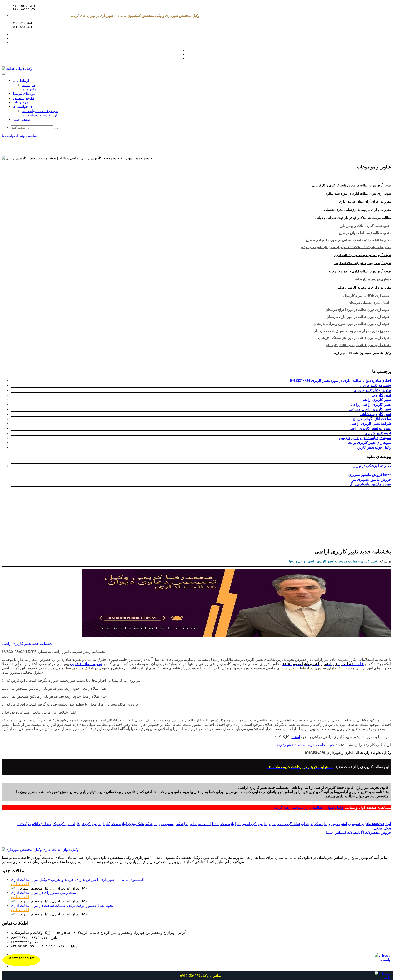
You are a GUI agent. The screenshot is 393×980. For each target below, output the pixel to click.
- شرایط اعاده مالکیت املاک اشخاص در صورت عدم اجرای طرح (348, 240)
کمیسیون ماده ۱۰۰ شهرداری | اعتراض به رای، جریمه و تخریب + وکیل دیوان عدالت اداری (77, 880)
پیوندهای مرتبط (24, 93)
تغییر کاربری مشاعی (375, 414)
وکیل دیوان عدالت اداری (322, 807)
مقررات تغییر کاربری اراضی (370, 428)
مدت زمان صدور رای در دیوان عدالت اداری (43, 893)
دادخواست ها (22, 106)
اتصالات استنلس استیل (342, 832)
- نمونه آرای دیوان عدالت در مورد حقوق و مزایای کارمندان (352, 324)
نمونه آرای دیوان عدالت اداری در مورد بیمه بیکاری (358, 193)
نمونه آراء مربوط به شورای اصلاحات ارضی (362, 263)
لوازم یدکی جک (64, 824)
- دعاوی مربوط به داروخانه (373, 279)
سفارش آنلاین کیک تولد (34, 824)
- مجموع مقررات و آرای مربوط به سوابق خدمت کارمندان (352, 331)
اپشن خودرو (338, 824)
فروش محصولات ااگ (375, 832)
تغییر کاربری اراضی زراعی (371, 404)
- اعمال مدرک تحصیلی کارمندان (370, 302)
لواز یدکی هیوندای (314, 824)
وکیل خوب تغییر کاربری (373, 447)
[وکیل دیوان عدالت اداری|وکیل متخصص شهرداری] (40, 850)
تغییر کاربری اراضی (376, 400)
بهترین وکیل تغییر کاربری (372, 390)
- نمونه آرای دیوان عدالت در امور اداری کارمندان (359, 317)
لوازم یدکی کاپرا (115, 824)
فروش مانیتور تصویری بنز (371, 479)
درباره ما (28, 85)
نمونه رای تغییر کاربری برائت (369, 443)
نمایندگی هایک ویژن (142, 824)
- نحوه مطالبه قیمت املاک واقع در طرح (365, 233)
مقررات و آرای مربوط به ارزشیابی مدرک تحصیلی (357, 209)
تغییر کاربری (381, 395)
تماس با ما (29, 89)
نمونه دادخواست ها (21, 957)
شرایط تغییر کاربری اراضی (370, 423)
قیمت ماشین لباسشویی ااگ (370, 484)
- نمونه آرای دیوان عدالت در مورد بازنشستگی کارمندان (354, 338)
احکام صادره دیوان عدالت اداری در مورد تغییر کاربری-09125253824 (340, 380)
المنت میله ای (200, 824)
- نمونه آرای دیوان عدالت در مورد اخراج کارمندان (358, 310)
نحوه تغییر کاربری (378, 433)
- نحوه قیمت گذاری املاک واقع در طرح (365, 226)
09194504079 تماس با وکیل (200, 975)
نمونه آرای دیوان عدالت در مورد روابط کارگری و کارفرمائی (351, 185)
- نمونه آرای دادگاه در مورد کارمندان (367, 295)
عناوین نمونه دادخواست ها (41, 115)
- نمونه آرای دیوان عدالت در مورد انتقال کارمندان (358, 345)
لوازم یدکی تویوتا (89, 824)
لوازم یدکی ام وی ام (252, 824)
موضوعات (20, 102)
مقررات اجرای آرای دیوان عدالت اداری (365, 201)
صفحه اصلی (22, 119)
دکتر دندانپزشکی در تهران (372, 466)
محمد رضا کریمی (287, 807)
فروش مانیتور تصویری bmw (369, 475)
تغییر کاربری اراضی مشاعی (370, 409)
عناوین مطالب (23, 98)
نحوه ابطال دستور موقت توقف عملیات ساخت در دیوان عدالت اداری (62, 905)
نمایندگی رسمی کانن (284, 824)
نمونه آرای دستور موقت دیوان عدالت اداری (362, 255)
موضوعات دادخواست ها (40, 111)
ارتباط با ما (21, 81)
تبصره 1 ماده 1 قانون (86, 664)
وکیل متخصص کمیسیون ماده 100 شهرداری (362, 353)
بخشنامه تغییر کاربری (375, 385)
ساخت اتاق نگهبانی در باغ (372, 419)
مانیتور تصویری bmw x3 (366, 824)
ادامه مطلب (20, 884)
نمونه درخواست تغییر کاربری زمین (365, 438)
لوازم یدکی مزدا (224, 824)
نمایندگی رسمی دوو (173, 824)
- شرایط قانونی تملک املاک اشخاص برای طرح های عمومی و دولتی (346, 247)
